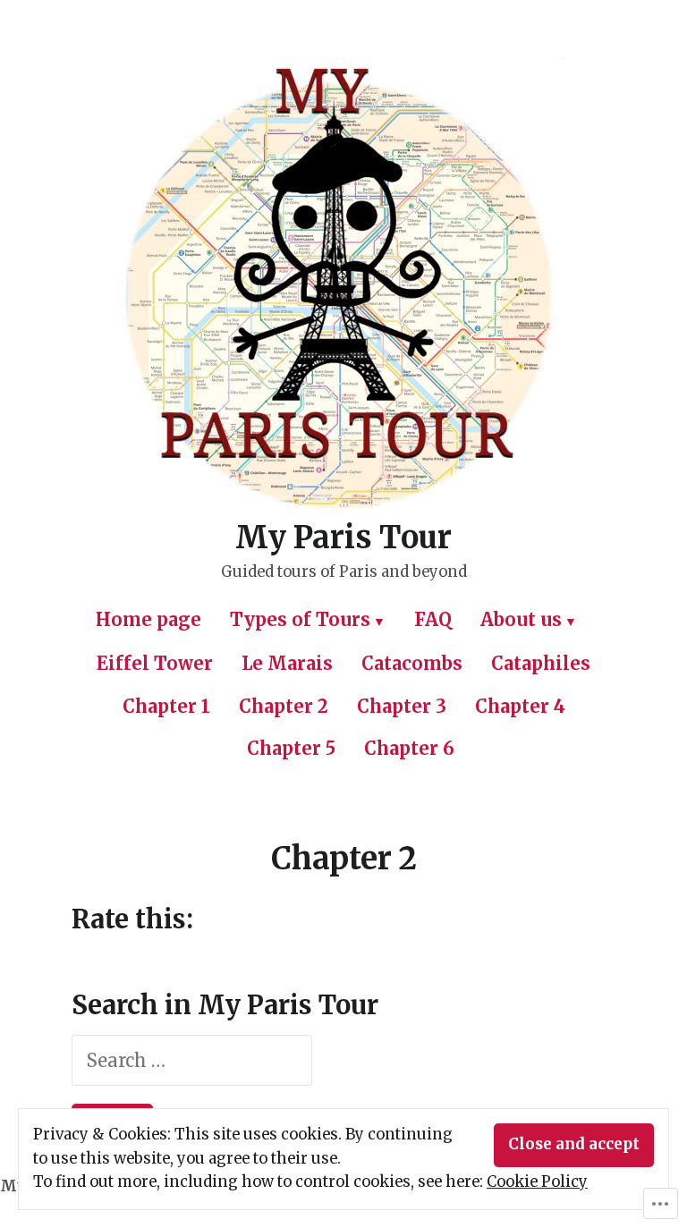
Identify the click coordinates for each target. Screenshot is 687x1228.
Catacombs (411, 663)
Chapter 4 (520, 706)
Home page (148, 619)
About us (521, 619)
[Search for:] (192, 1060)
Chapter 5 (291, 748)
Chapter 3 (401, 706)
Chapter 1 (166, 706)
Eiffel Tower (155, 663)
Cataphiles (540, 663)
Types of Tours (300, 619)
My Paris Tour (343, 537)
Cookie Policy (537, 1182)
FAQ (433, 619)
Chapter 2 (283, 706)
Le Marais (287, 663)
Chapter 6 (409, 748)
